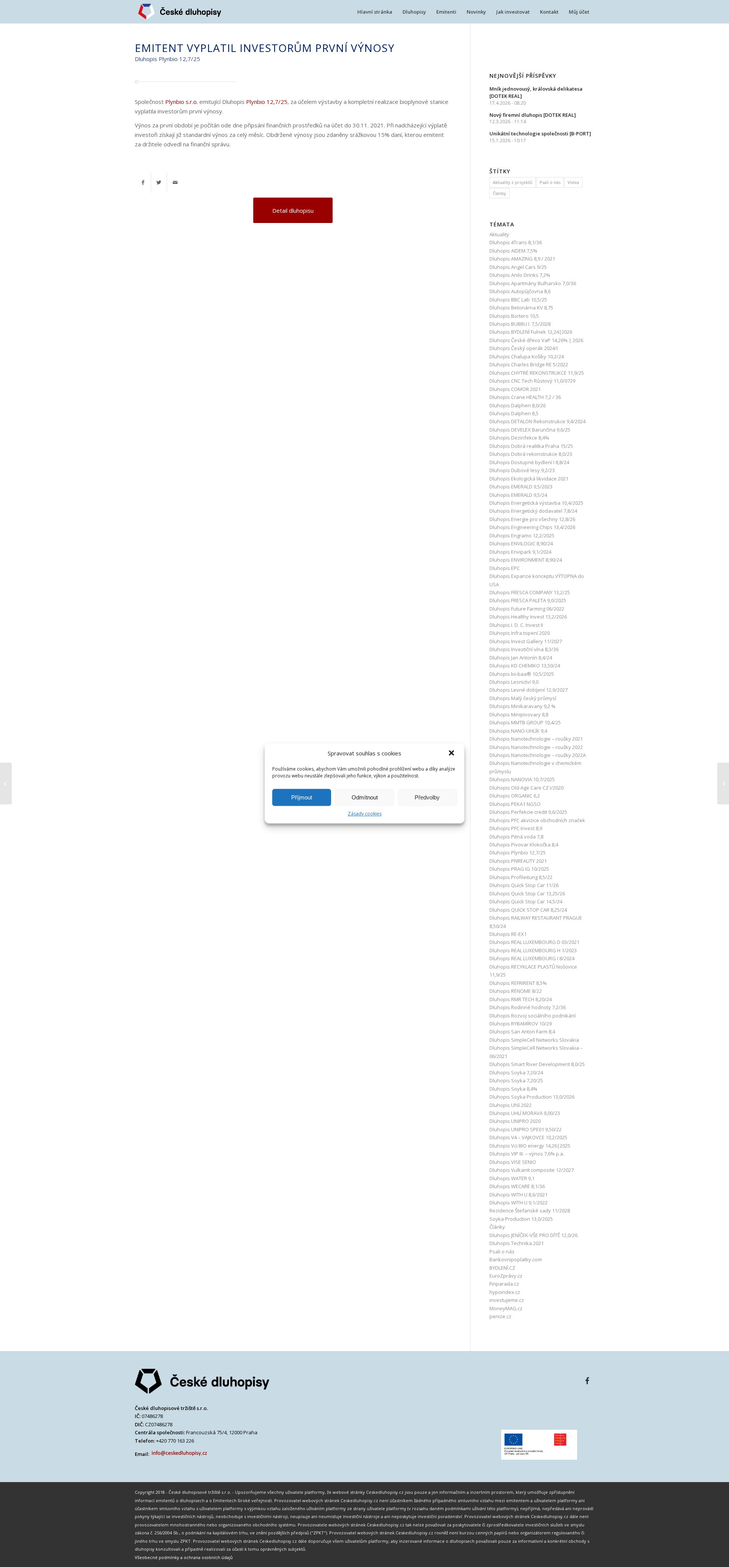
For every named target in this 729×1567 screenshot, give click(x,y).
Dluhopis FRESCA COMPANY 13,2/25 (529, 592)
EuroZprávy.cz (505, 1275)
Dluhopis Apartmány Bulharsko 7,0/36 (532, 283)
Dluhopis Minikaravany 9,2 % (522, 706)
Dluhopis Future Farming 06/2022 (526, 608)
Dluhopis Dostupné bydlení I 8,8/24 (529, 462)
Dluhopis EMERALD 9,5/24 (518, 494)
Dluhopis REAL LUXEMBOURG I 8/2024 (531, 958)
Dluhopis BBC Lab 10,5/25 (518, 299)
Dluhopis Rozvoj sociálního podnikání (532, 1015)
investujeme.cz (506, 1300)
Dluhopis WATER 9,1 (512, 1178)
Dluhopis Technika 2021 (516, 1243)
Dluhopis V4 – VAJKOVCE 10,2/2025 (528, 1137)
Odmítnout (365, 797)
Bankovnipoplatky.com (515, 1259)
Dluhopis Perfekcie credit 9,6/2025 (528, 812)
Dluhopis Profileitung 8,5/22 (520, 877)
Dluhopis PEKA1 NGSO (515, 804)
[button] (452, 753)
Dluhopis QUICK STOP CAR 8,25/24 (528, 909)
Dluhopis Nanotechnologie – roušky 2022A (537, 755)
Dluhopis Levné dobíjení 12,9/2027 (528, 689)
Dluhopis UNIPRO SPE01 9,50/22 (525, 1129)
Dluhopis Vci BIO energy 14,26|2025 (529, 1145)
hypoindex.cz (504, 1292)
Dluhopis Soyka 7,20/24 (516, 1072)
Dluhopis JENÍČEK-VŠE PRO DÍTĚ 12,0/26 (533, 1235)
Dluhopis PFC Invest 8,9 (515, 828)
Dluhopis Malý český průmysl (522, 698)
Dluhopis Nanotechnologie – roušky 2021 (536, 738)
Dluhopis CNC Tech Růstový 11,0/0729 (532, 380)
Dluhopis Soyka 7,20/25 (516, 1080)
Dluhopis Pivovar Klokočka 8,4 (523, 844)
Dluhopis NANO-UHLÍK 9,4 (518, 730)
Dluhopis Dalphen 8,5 (513, 413)
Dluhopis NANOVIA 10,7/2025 (522, 779)
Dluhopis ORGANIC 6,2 (514, 795)
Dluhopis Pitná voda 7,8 (516, 836)
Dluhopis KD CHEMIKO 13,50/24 (524, 665)
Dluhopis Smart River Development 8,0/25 (537, 1064)
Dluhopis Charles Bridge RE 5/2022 (528, 364)
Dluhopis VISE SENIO (512, 1162)
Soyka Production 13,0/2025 (521, 1218)
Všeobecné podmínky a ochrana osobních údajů (184, 1557)
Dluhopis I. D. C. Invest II (516, 625)
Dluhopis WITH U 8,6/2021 (518, 1194)
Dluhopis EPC (504, 568)
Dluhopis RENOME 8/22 (515, 991)
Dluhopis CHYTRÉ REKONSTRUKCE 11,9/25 (536, 372)
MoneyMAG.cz (505, 1308)
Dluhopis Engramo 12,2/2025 (521, 535)
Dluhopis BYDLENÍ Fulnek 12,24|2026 (530, 331)
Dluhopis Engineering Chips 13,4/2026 (532, 527)
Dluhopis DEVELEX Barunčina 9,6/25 (529, 429)
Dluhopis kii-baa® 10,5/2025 (521, 673)
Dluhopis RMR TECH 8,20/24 (520, 999)
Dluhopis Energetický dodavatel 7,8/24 (533, 510)
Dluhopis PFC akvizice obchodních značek (537, 820)
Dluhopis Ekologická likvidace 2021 (528, 478)
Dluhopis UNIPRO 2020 (515, 1121)
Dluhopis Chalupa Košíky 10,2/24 (526, 356)
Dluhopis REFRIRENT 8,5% (518, 983)
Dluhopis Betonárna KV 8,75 (521, 307)
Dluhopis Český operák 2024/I (523, 348)
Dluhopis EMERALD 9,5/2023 (520, 486)
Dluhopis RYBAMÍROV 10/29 (520, 1023)
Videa (573, 182)
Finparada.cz (504, 1283)
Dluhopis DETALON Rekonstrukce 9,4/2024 (537, 421)
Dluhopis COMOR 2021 (515, 389)
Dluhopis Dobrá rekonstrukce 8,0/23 (530, 454)
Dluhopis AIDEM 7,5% (513, 250)
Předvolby (427, 797)
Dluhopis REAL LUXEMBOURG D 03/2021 (534, 942)
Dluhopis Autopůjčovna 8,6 (520, 291)
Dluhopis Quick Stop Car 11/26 (524, 885)
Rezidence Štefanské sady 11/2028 (529, 1210)
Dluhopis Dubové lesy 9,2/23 (522, 470)
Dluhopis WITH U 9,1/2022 (518, 1202)
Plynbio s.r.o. (181, 101)
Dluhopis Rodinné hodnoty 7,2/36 (527, 1007)
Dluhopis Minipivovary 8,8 (518, 714)
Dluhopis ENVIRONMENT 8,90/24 (525, 559)
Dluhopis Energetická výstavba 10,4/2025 (536, 502)
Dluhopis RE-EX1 (508, 934)
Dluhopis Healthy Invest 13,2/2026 (528, 616)
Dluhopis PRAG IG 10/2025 (519, 868)
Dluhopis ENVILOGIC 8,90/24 (521, 543)
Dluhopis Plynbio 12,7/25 (517, 852)
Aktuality (499, 234)
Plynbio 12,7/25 (266, 101)
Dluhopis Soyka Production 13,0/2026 (531, 1096)
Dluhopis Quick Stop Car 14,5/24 (525, 901)
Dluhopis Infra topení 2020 (519, 633)
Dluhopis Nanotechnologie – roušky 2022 (536, 747)
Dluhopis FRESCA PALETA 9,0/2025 (527, 600)
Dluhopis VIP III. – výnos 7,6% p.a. (526, 1153)
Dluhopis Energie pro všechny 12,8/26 (532, 519)
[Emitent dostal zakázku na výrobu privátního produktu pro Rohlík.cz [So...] (6, 783)
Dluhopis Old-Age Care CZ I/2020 (526, 787)
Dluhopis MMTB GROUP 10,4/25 (525, 722)
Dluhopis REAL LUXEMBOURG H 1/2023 (533, 950)
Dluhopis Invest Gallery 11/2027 (525, 641)
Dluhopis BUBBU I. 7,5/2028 (520, 323)
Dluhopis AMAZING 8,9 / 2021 (522, 258)
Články (499, 193)
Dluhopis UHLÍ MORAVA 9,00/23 (524, 1113)
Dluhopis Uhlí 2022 (510, 1105)
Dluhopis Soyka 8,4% (513, 1088)
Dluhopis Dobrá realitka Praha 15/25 (531, 446)
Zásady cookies (365, 813)
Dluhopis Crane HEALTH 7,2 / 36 (525, 397)
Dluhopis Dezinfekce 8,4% (519, 437)
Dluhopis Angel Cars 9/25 (518, 267)
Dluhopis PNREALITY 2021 (518, 860)
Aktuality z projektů (512, 182)
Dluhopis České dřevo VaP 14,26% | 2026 (536, 340)
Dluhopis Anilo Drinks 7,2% (519, 275)
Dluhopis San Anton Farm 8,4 (522, 1031)
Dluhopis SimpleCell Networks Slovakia (534, 1039)
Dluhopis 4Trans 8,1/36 (515, 242)
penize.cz (500, 1316)
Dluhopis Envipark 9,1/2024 (520, 551)
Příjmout (301, 797)
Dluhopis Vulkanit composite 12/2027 (531, 1170)
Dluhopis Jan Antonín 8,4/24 (520, 657)
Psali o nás (550, 182)
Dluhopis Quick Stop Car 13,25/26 (527, 893)
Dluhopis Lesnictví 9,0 (513, 681)
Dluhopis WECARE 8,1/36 (517, 1186)
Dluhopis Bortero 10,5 (514, 315)
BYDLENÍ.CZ (502, 1267)
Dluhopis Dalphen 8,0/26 (517, 405)
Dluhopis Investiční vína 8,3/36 (524, 649)
